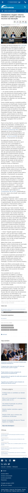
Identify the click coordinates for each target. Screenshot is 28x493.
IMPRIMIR (4, 334)
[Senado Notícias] (7, 7)
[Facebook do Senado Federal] (2, 460)
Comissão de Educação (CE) (7, 325)
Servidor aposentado (6, 478)
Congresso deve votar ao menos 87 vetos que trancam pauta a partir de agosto (12, 367)
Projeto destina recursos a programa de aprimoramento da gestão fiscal (11, 372)
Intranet (4, 470)
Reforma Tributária (5, 329)
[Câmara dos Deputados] (2, 464)
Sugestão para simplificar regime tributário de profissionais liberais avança (12, 382)
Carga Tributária (13, 329)
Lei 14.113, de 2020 (12, 136)
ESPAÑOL (9, 466)
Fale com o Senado (7, 485)
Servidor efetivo (5, 473)
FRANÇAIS (15, 466)
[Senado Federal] (14, 2)
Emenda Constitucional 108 (10, 129)
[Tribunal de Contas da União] (9, 464)
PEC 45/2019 (22, 45)
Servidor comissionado (6, 475)
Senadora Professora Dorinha (7, 327)
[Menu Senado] (2, 2)
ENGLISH (3, 466)
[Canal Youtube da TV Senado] (13, 460)
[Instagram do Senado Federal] (10, 460)
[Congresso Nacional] (5, 464)
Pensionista (4, 480)
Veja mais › (25, 457)
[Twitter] (6, 460)
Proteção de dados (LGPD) (7, 483)
